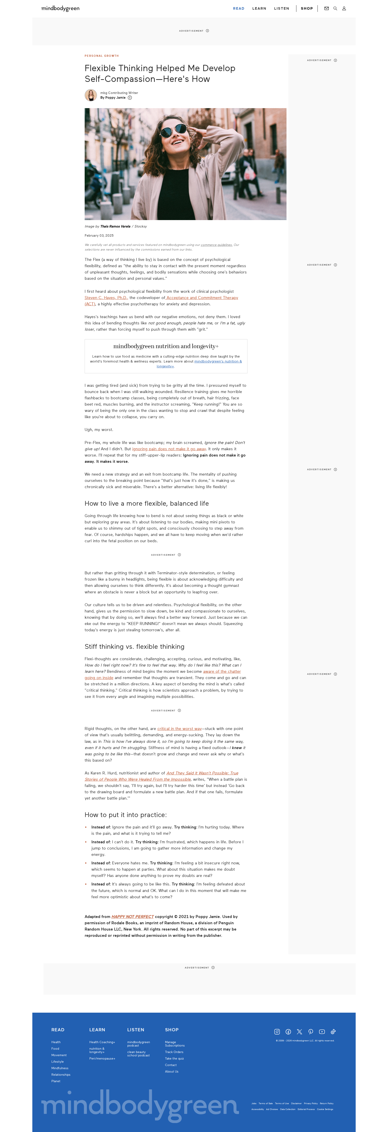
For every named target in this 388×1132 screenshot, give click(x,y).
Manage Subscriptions (175, 1043)
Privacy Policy (311, 1103)
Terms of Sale (266, 1103)
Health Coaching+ (102, 1042)
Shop (172, 1029)
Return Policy (326, 1103)
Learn (97, 1029)
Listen (135, 1029)
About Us (172, 1071)
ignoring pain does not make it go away (169, 449)
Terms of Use (282, 1103)
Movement (59, 1055)
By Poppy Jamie (113, 97)
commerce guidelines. (217, 245)
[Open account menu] (344, 8)
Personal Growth (102, 55)
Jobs (253, 1103)
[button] (130, 97)
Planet (55, 1081)
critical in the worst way (179, 728)
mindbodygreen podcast (138, 1043)
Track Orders (174, 1052)
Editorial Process (306, 1109)
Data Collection (287, 1109)
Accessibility (257, 1109)
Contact (171, 1065)
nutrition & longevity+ (97, 1050)
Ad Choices (272, 1109)
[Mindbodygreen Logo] (60, 8)
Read (57, 1029)
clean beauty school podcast (138, 1053)
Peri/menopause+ (102, 1058)
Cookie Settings (325, 1109)
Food (55, 1048)
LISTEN (281, 9)
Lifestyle (57, 1061)
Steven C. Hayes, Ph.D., (106, 297)
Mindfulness (59, 1068)
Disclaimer (296, 1103)
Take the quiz (174, 1058)
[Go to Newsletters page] (326, 8)
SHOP (307, 9)
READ (239, 9)
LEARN (259, 9)
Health (56, 1042)
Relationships (61, 1074)
